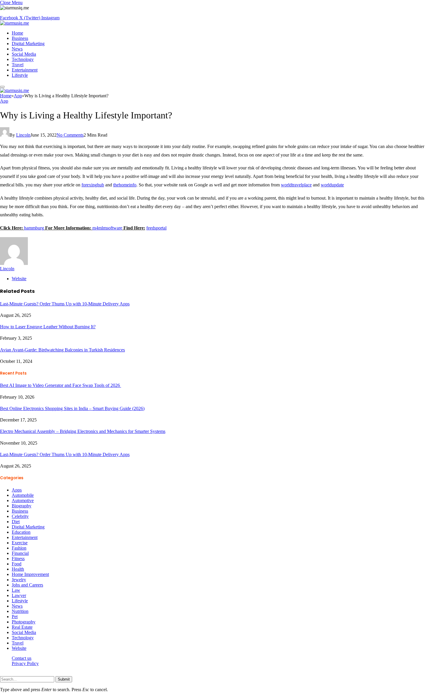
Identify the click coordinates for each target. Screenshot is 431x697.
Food (16, 563)
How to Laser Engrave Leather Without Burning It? (48, 326)
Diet (16, 521)
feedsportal (156, 227)
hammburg (34, 227)
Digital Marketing (28, 43)
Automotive (23, 500)
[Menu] (2, 87)
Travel (17, 64)
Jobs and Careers (27, 584)
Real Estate (22, 627)
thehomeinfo (124, 184)
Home (17, 32)
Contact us (21, 658)
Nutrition (20, 611)
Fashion (19, 547)
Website (19, 648)
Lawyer (19, 595)
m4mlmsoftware (107, 227)
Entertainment (25, 69)
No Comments (70, 134)
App (4, 100)
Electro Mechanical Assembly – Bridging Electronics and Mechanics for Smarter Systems (82, 431)
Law (16, 590)
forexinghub (93, 184)
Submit (64, 679)
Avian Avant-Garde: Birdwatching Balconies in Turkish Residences (62, 349)
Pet (15, 616)
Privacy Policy (25, 663)
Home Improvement (30, 574)
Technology (23, 59)
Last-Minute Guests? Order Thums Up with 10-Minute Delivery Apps (65, 303)
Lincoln (23, 134)
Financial (20, 553)
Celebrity (20, 516)
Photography (23, 621)
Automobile (23, 495)
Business (20, 38)
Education (21, 532)
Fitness (18, 558)
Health (18, 569)
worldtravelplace (296, 184)
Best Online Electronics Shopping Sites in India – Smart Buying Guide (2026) (72, 408)
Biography (21, 505)
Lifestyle (20, 75)
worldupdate (332, 184)
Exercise (20, 542)
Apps (17, 489)
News (17, 48)
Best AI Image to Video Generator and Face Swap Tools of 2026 (60, 385)
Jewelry (19, 579)
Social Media (24, 54)
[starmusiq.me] (14, 23)
